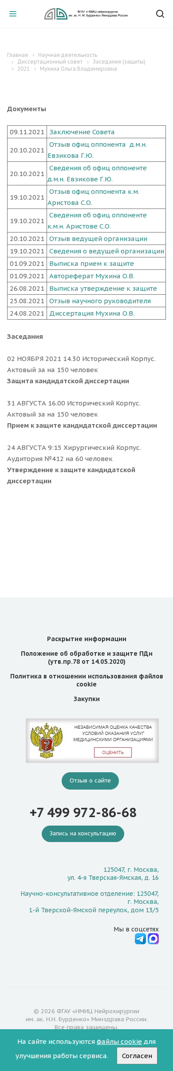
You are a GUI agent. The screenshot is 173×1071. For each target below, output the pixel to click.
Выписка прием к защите (91, 263)
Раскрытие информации (86, 639)
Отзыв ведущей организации (98, 238)
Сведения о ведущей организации (106, 251)
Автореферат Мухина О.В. (91, 276)
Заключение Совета (82, 132)
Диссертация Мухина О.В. (91, 313)
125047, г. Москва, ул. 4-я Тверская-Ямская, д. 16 (113, 874)
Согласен (137, 1055)
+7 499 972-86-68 (83, 812)
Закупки (87, 699)
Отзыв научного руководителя (100, 301)
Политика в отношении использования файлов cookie (86, 680)
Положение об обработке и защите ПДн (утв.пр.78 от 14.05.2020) (87, 658)
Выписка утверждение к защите (103, 288)
